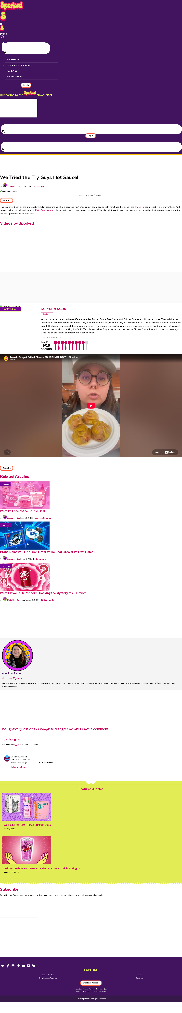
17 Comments (47, 600)
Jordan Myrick (13, 186)
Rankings (12, 71)
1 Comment (39, 186)
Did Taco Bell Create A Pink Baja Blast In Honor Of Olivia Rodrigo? (42, 868)
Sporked (85, 998)
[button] (1, 24)
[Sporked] (3, 20)
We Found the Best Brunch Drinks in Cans (27, 825)
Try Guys (139, 206)
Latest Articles (48, 975)
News (139, 975)
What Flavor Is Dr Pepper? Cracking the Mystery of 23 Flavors (43, 593)
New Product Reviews (19, 65)
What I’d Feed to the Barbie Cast (22, 511)
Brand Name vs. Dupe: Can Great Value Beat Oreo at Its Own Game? (47, 552)
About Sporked (15, 76)
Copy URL (6, 200)
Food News (13, 59)
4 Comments (40, 559)
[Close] (2, 37)
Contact (86, 991)
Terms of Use (101, 989)
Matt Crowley (13, 600)
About (78, 991)
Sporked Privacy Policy (84, 989)
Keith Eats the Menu (45, 210)
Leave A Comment (43, 518)
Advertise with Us (99, 991)
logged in (17, 744)
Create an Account (91, 983)
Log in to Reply (19, 767)
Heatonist (47, 314)
